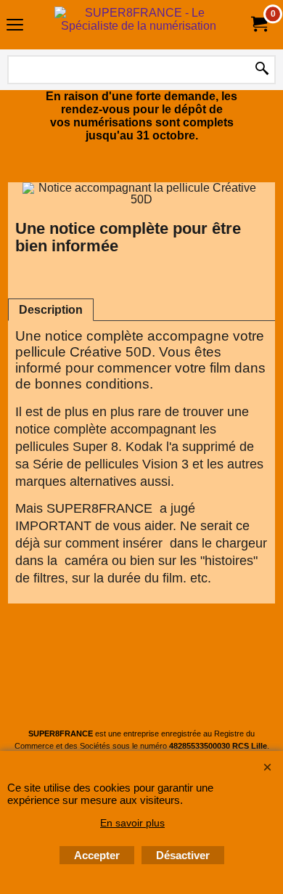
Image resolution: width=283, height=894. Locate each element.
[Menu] (15, 26)
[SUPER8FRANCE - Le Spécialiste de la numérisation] (138, 25)
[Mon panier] (258, 24)
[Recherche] (261, 70)
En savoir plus (132, 823)
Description (51, 310)
